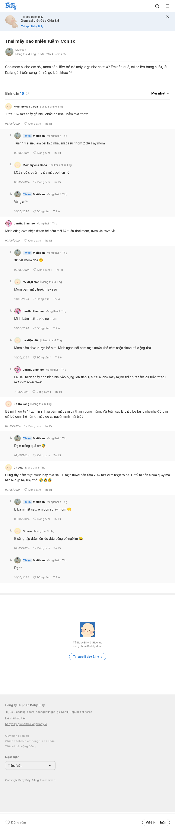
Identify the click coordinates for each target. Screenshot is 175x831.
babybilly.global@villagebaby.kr (26, 724)
